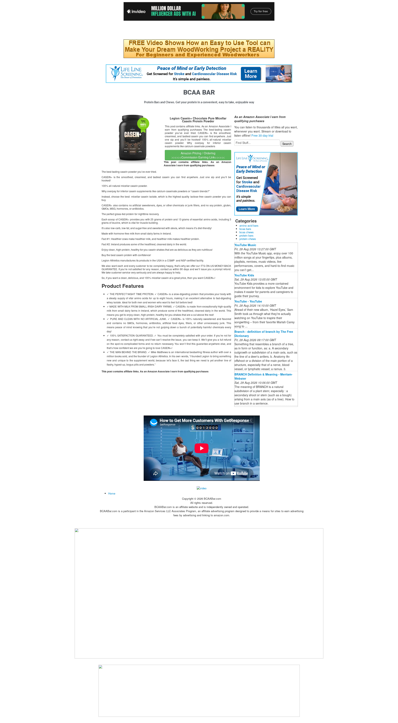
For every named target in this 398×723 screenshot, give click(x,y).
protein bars (246, 235)
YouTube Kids (244, 275)
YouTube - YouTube (248, 301)
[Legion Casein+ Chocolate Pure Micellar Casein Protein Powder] (133, 140)
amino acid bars (248, 225)
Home (111, 493)
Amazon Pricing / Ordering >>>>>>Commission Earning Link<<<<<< (198, 155)
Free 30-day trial (262, 135)
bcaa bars (245, 229)
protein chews (247, 239)
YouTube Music (245, 245)
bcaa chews (246, 232)
